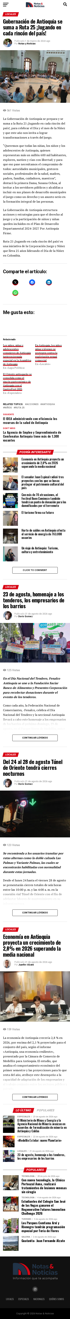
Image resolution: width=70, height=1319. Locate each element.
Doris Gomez (25, 616)
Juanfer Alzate (26, 964)
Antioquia (48, 404)
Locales (10, 1299)
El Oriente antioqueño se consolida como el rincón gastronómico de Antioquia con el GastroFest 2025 (17, 381)
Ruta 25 (19, 408)
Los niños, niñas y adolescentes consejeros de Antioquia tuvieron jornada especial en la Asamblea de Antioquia (17, 354)
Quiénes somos (56, 1299)
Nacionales (39, 1299)
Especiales (23, 1299)
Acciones (32, 404)
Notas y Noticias (27, 43)
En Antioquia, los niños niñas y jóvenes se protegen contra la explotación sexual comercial (48, 352)
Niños (8, 408)
